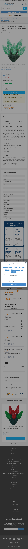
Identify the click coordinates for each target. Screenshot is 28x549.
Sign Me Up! (14, 284)
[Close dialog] (26, 263)
